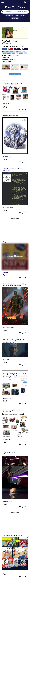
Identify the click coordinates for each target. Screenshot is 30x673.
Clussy (6, 272)
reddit (5, 51)
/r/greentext (12, 53)
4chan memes (5, 53)
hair (17, 53)
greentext (10, 51)
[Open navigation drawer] (28, 2)
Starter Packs (7, 104)
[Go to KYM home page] (2, 2)
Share (5, 48)
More (25, 48)
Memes (22, 15)
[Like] (23, 109)
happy (25, 53)
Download (18, 48)
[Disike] (20, 109)
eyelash (21, 53)
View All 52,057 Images (15, 74)
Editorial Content (15, 18)
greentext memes (17, 51)
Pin (11, 48)
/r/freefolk (6, 359)
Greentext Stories (14, 55)
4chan (23, 51)
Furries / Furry (7, 156)
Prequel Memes (8, 501)
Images (16, 15)
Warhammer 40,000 (9, 327)
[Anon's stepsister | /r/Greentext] (15, 32)
